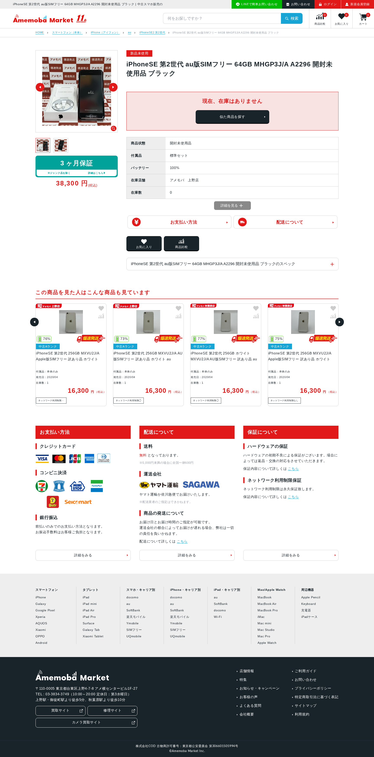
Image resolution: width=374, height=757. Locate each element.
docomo (132, 597)
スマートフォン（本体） (67, 32)
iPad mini (90, 604)
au (129, 32)
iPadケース (309, 616)
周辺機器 (307, 589)
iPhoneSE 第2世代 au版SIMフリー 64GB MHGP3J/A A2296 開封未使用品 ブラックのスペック (213, 264)
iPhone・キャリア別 (185, 589)
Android (41, 642)
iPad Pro (89, 616)
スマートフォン (46, 589)
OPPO (40, 636)
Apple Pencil (310, 597)
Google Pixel (45, 610)
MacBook (265, 597)
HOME (39, 32)
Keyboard (308, 604)
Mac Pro (264, 636)
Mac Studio (266, 629)
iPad (86, 597)
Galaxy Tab (91, 629)
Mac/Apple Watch (272, 589)
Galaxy (40, 604)
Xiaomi (40, 629)
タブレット (91, 589)
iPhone (40, 597)
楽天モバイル (136, 616)
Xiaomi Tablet (93, 636)
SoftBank (133, 610)
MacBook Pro (268, 610)
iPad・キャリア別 (227, 589)
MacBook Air (267, 604)
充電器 (306, 610)
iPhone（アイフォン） (105, 32)
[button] (34, 322)
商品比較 (181, 247)
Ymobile (132, 623)
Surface (89, 623)
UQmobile (133, 636)
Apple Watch (267, 642)
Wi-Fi (218, 616)
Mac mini (264, 623)
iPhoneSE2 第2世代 (152, 32)
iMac (261, 616)
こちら (182, 541)
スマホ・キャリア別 (140, 589)
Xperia (40, 616)
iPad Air (88, 610)
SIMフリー (134, 629)
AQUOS (41, 623)
